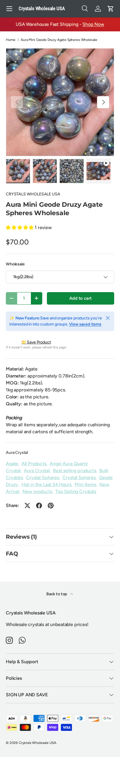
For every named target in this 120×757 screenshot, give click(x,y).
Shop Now (93, 24)
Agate (12, 463)
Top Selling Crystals (75, 491)
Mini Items (85, 484)
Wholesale (15, 264)
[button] (110, 8)
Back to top (57, 593)
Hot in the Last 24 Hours (46, 484)
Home (10, 40)
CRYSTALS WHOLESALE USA (33, 194)
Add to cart (80, 298)
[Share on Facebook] (39, 505)
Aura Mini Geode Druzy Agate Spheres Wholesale (59, 40)
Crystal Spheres (42, 477)
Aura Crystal (17, 452)
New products (37, 491)
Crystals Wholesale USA (37, 743)
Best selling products (74, 470)
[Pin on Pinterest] (51, 505)
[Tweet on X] (27, 505)
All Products (34, 463)
